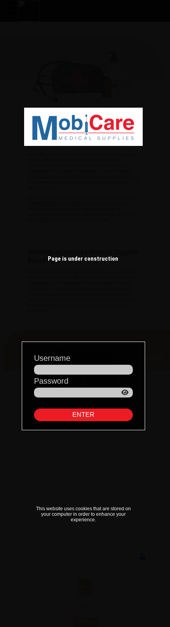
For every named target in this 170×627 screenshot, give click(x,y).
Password (51, 381)
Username (52, 358)
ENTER (83, 414)
